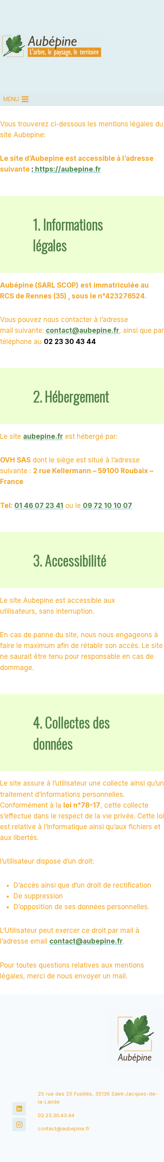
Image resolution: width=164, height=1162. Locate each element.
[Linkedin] (19, 1109)
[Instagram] (19, 1124)
